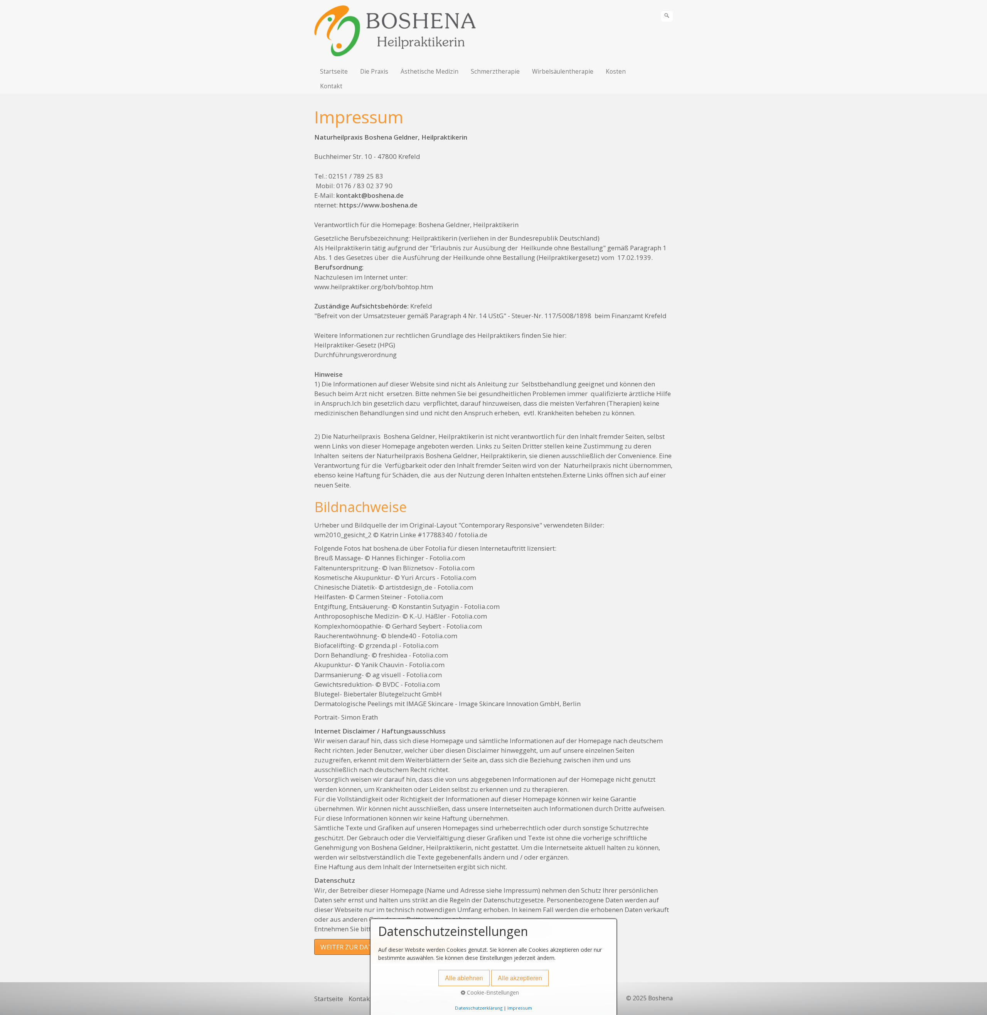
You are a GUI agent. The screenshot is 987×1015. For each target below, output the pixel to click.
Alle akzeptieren (520, 977)
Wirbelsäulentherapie (562, 71)
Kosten (616, 71)
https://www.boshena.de (378, 205)
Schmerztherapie (495, 71)
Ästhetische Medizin (429, 71)
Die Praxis (374, 71)
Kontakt (331, 86)
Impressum (519, 1008)
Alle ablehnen (464, 977)
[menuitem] (334, 71)
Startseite (334, 71)
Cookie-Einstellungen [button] (492, 992)
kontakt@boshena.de (370, 195)
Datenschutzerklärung (478, 1008)
